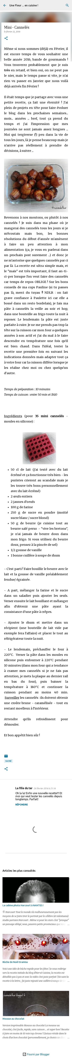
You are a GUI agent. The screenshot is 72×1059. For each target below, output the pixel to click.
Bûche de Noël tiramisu (15, 962)
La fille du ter (23, 788)
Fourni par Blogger (38, 1054)
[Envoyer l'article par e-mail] (6, 757)
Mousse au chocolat (13, 1018)
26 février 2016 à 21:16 (45, 788)
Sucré (8, 761)
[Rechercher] (67, 5)
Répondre (21, 804)
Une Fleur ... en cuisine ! (23, 5)
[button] (6, 38)
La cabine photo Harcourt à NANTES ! (23, 905)
